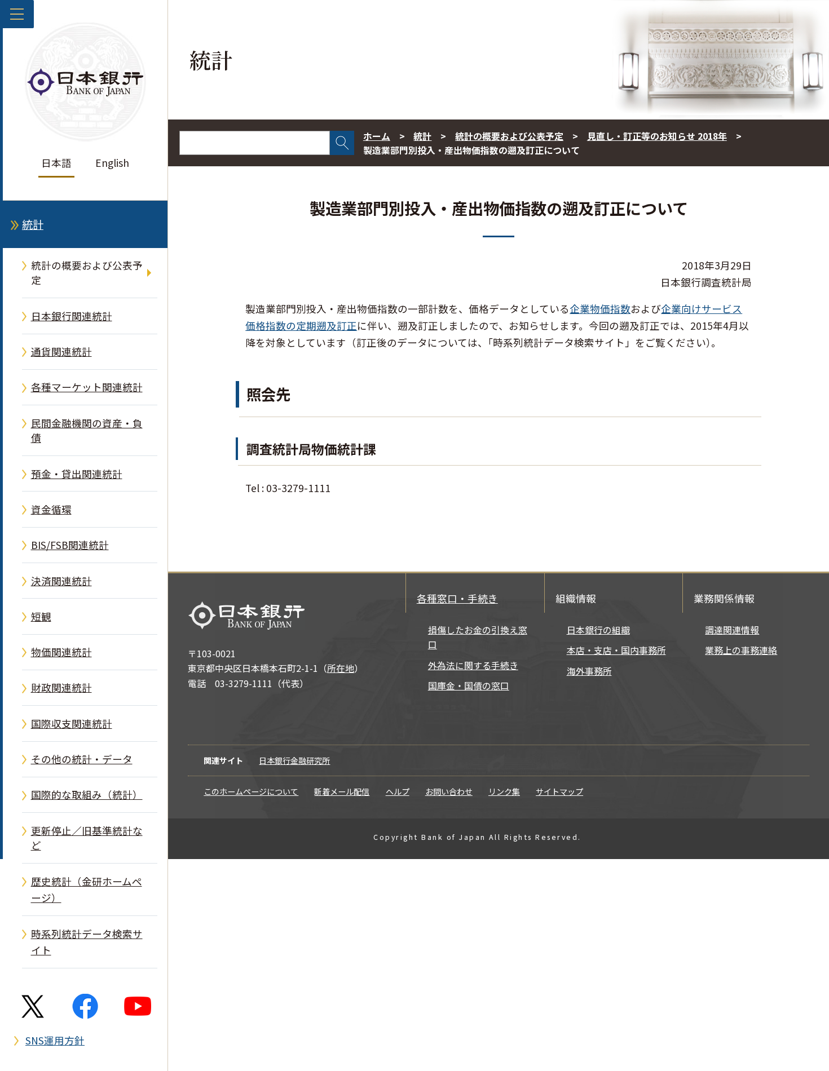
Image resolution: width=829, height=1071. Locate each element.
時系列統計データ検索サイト (87, 942)
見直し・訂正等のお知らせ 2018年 (657, 136)
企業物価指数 (600, 309)
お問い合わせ (449, 791)
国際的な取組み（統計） (87, 794)
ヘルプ (397, 791)
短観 (41, 616)
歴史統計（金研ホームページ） (86, 889)
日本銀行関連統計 (71, 316)
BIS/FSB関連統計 (70, 545)
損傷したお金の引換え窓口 (477, 637)
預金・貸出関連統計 (76, 474)
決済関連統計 (61, 581)
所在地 (340, 668)
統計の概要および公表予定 (87, 272)
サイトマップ (559, 791)
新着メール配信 (341, 791)
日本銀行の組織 (598, 629)
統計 (32, 224)
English (112, 163)
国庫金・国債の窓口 (468, 685)
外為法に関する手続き (473, 665)
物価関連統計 (61, 652)
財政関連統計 (61, 687)
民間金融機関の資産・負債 (87, 430)
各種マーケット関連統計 (87, 387)
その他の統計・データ (82, 759)
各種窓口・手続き (457, 598)
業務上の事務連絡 (741, 650)
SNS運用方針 (55, 1040)
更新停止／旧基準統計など (87, 838)
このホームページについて (251, 791)
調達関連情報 (732, 629)
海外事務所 (589, 671)
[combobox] (254, 143)
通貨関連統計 (61, 351)
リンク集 (504, 791)
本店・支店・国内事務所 (616, 650)
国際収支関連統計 (71, 723)
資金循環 (51, 509)
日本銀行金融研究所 (294, 760)
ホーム (376, 136)
